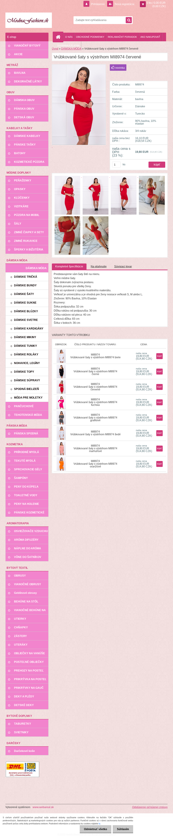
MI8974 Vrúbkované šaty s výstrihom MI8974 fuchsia (95, 402)
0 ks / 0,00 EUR (156, 2)
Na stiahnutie (99, 266)
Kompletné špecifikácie (69, 266)
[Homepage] (59, 37)
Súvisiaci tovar (123, 266)
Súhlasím (123, 829)
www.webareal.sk (43, 807)
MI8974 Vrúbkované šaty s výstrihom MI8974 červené (95, 387)
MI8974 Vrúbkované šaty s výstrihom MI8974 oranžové (95, 464)
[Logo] (28, 20)
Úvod (55, 48)
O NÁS (68, 37)
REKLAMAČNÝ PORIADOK (122, 37)
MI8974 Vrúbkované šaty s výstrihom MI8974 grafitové (95, 417)
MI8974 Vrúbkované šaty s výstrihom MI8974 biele (95, 356)
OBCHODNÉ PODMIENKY (90, 37)
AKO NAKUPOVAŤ (150, 37)
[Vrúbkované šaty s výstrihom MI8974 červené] (68, 176)
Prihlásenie (97, 4)
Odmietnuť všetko (95, 829)
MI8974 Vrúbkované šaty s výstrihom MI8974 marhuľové (95, 448)
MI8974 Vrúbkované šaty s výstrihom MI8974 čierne (95, 371)
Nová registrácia (124, 4)
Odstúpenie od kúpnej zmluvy (150, 807)
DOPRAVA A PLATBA (68, 45)
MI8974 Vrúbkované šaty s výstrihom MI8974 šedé (95, 433)
